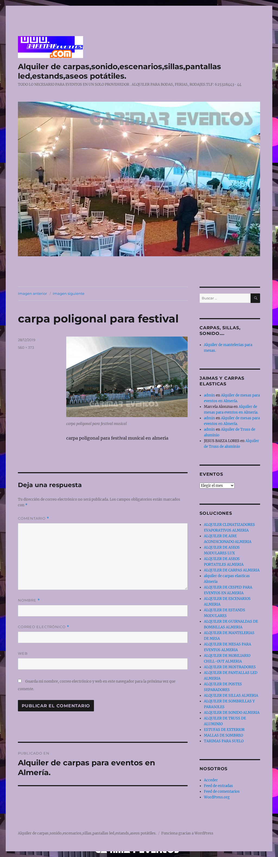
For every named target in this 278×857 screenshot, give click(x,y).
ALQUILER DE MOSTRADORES (230, 667)
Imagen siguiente (68, 293)
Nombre (29, 600)
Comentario (33, 518)
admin (209, 395)
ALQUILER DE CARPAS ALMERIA (232, 570)
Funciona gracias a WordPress (187, 833)
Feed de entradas (218, 786)
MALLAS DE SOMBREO (223, 735)
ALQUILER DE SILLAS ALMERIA (231, 695)
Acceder (211, 780)
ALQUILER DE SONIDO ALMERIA (232, 712)
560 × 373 (26, 347)
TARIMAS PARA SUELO (224, 741)
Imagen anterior (32, 293)
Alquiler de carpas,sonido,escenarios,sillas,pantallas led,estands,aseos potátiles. (119, 71)
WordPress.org (217, 797)
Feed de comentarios (222, 791)
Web (23, 653)
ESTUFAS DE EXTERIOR (224, 729)
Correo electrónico (43, 627)
